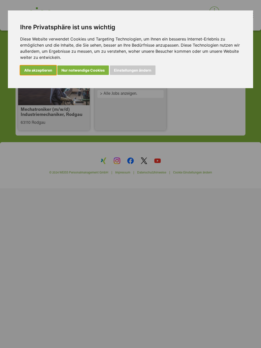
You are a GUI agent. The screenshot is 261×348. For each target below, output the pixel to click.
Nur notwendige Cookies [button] (83, 70)
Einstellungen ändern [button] (132, 70)
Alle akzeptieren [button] (38, 70)
